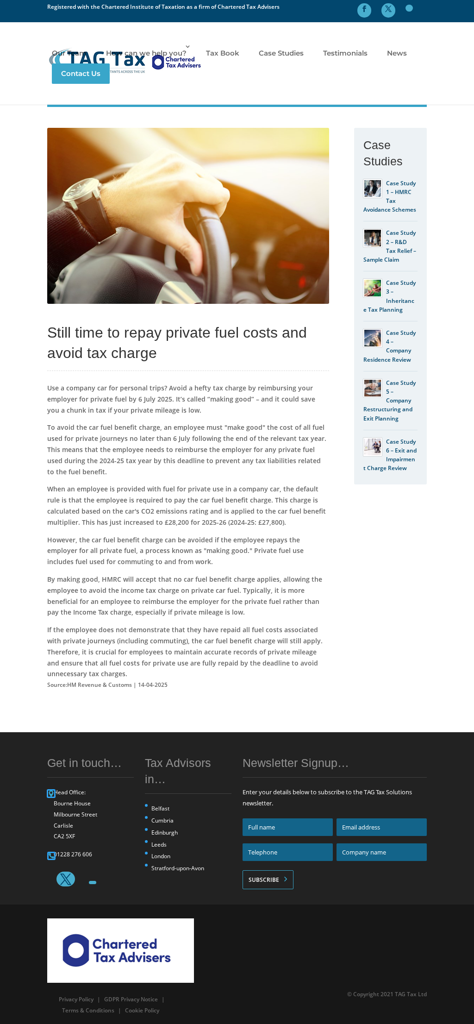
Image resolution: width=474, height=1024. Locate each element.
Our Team (69, 53)
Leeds (159, 844)
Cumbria (162, 820)
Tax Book (222, 53)
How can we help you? (146, 53)
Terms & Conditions (88, 1010)
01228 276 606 (73, 854)
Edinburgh (164, 832)
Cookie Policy (142, 1010)
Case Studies (281, 53)
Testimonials (345, 53)
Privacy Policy (76, 999)
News (397, 53)
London (160, 856)
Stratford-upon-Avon (177, 868)
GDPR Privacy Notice (131, 999)
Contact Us (80, 73)
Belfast (160, 808)
